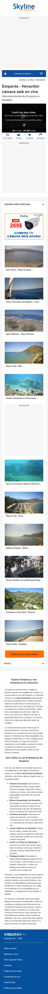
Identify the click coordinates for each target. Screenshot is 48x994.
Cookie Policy (9, 982)
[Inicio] (5, 73)
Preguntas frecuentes (13, 971)
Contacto (7, 965)
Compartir (40, 138)
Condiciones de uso (12, 976)
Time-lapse (7, 138)
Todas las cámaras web (23, 654)
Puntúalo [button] (29, 138)
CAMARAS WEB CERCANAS (17, 204)
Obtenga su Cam (11, 954)
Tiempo (18, 138)
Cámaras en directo (22, 73)
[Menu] (41, 73)
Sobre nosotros (10, 948)
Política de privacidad (13, 988)
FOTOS (7, 663)
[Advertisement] (24, 44)
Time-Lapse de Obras (13, 959)
